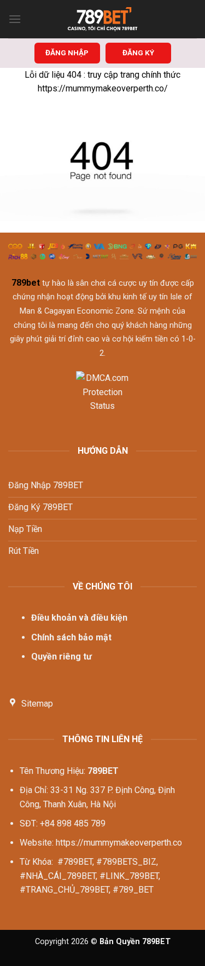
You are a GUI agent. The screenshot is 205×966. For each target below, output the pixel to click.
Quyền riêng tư (61, 656)
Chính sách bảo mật (71, 637)
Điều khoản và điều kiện (79, 617)
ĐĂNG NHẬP (67, 52)
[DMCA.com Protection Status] (102, 399)
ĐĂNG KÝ (138, 52)
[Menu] (14, 18)
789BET (103, 771)
